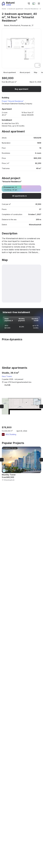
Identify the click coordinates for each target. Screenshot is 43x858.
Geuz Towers (7, 376)
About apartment (9, 72)
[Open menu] (39, 3)
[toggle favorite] (33, 78)
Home (4, 9)
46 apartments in (19, 196)
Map (35, 72)
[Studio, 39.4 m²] (21, 403)
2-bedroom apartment (15, 9)
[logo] (8, 3)
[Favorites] (24, 3)
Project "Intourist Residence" (13, 101)
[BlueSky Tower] (21, 464)
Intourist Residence (31, 9)
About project (25, 72)
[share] (39, 78)
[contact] (28, 3)
